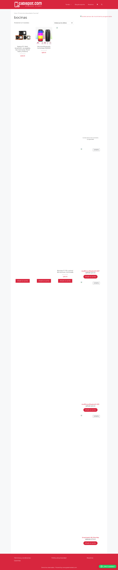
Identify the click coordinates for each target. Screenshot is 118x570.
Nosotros (91, 4)
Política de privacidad (59, 558)
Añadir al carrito (90, 276)
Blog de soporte (80, 4)
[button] (102, 4)
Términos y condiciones (22, 558)
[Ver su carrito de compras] (97, 4)
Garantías (17, 560)
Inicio (15, 13)
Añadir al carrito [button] (22, 281)
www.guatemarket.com (69, 567)
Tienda (68, 4)
